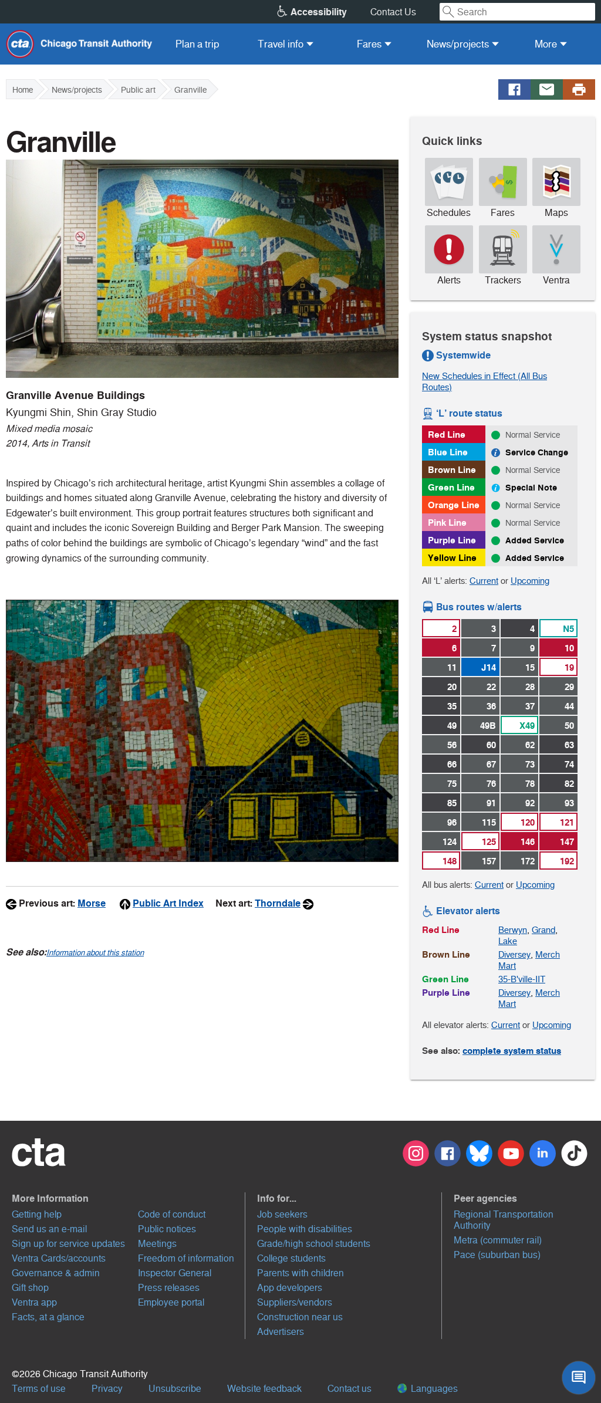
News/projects (77, 89)
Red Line (446, 435)
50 (569, 726)
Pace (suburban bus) (497, 1255)
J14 (488, 667)
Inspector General (174, 1273)
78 (530, 784)
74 (569, 764)
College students (291, 1258)
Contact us (349, 1389)
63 (569, 745)
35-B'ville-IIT (521, 979)
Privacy (107, 1389)
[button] (128, 1198)
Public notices (167, 1229)
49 (452, 726)
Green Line (451, 487)
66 (452, 764)
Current (484, 581)
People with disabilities (304, 1229)
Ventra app (34, 1302)
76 (491, 784)
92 (530, 803)
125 (489, 842)
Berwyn (512, 930)
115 (489, 822)
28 (530, 687)
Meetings (157, 1244)
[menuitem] (197, 44)
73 (530, 764)
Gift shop (30, 1288)
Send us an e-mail (49, 1229)
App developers (289, 1288)
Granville (190, 89)
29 (569, 687)
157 (489, 861)
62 (530, 745)
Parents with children (300, 1273)
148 (450, 861)
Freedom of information (186, 1258)
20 (452, 687)
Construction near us (300, 1317)
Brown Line (452, 470)
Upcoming (530, 581)
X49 (527, 726)
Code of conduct (171, 1214)
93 (569, 803)
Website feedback (264, 1389)
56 (452, 745)
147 (567, 842)
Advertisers (280, 1332)
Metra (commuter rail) (498, 1240)
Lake (507, 941)
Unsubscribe (174, 1389)
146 (528, 842)
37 (530, 706)
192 (567, 861)
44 (569, 706)
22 (491, 687)
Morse (91, 903)
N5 (568, 629)
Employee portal (171, 1302)
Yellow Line (452, 558)
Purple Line (452, 540)
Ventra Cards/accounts (59, 1258)
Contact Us (393, 12)
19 (569, 667)
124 (450, 842)
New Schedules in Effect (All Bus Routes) (484, 381)
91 (491, 803)
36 (491, 706)
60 (491, 745)
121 (567, 822)
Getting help (37, 1214)
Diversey (514, 954)
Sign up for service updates (68, 1244)
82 (569, 784)
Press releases (169, 1288)
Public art (138, 89)
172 (528, 861)
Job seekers (282, 1214)
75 (452, 784)
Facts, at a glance (48, 1317)
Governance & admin (56, 1273)
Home (22, 89)
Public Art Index (168, 903)
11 (452, 667)
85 (452, 803)
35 (452, 706)
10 (569, 648)
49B (488, 726)
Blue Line (448, 452)
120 (528, 822)
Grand (543, 930)
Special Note (531, 487)
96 (452, 822)
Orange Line (454, 505)
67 (491, 764)
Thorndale (277, 903)
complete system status (511, 1051)
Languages (433, 1389)
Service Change (536, 452)
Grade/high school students (313, 1244)
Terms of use (39, 1389)
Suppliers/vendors (294, 1302)
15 (530, 667)
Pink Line (447, 523)
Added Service (534, 540)
